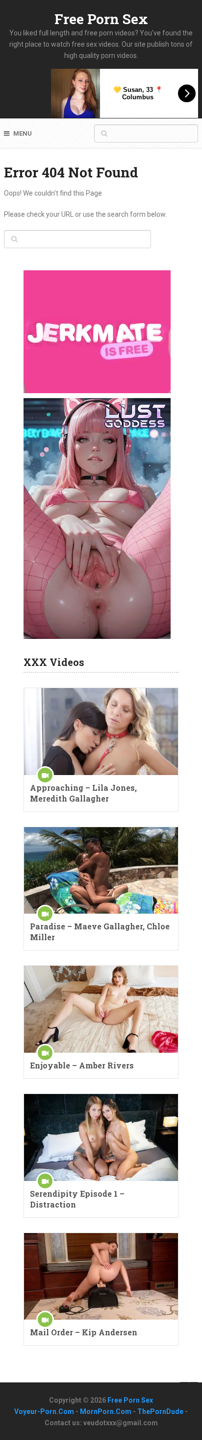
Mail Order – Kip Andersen (83, 1332)
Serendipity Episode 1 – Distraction (77, 1199)
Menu (22, 133)
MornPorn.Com (105, 1411)
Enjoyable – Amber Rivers (82, 1065)
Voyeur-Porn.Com (44, 1411)
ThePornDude (160, 1411)
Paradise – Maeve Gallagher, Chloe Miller (100, 931)
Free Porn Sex (101, 19)
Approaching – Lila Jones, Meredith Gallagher (83, 793)
